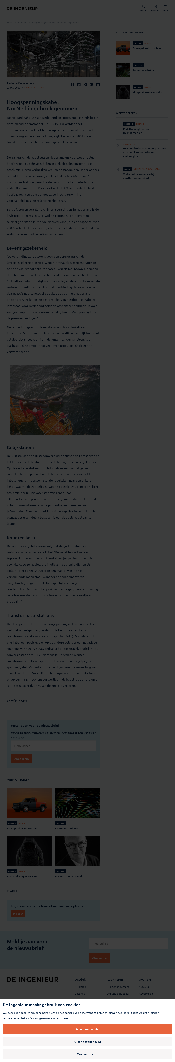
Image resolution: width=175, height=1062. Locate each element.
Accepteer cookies (87, 1029)
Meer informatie (87, 1054)
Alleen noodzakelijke (87, 1041)
